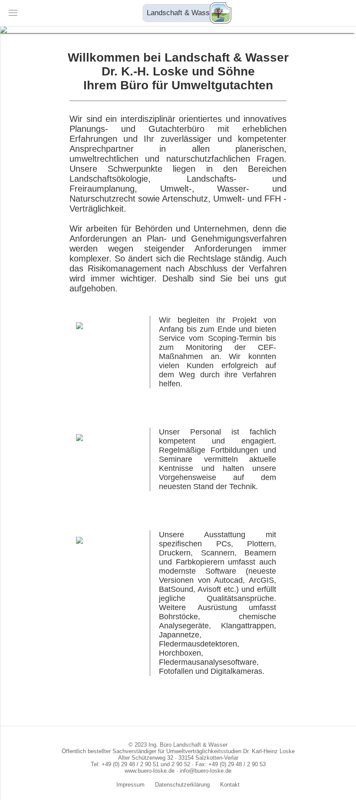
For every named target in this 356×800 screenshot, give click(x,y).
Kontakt (230, 784)
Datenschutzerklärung (182, 784)
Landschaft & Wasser (181, 13)
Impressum (130, 784)
